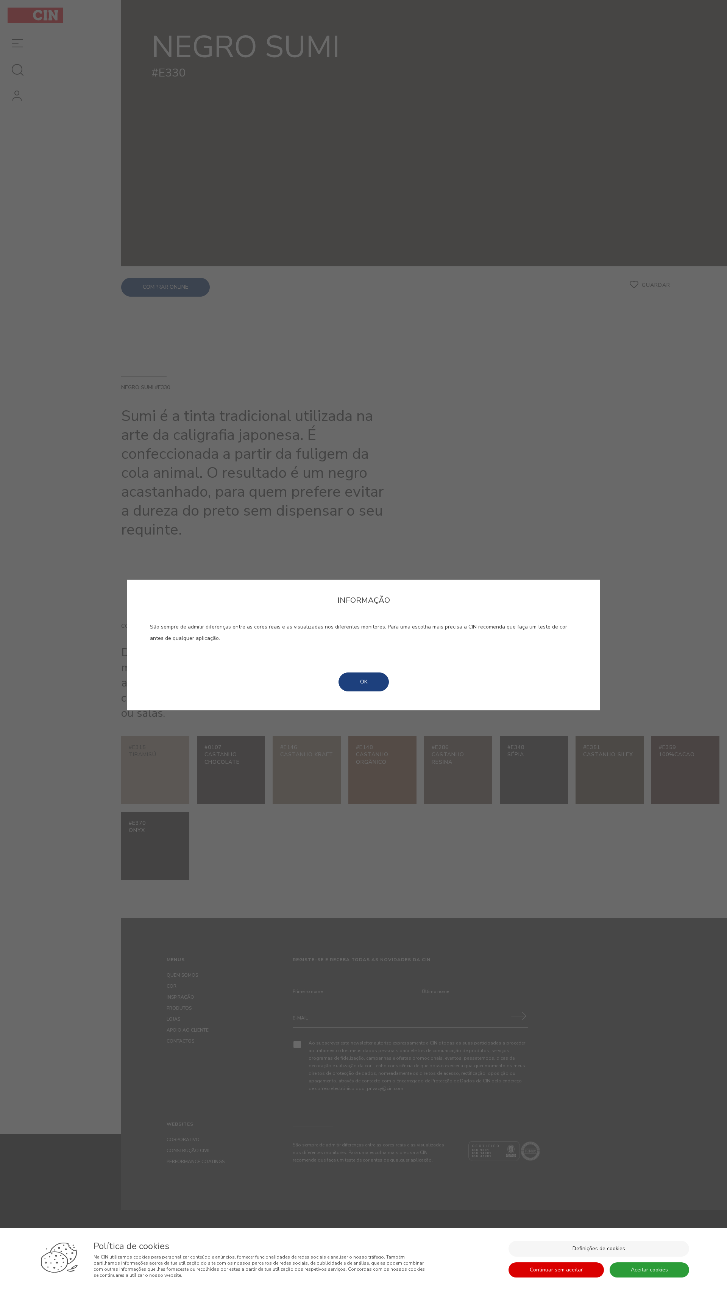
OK (363, 681)
